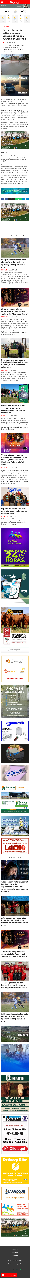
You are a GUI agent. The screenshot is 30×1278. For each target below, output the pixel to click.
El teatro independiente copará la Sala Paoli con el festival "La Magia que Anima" (14, 311)
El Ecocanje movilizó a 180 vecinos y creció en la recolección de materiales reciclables (13, 409)
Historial (15, 1252)
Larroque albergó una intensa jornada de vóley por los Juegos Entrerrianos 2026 (14, 985)
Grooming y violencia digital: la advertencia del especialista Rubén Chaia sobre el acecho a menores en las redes (14, 887)
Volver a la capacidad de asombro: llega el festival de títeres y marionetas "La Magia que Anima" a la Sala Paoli (14, 460)
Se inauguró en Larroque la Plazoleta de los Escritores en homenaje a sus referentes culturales (14, 363)
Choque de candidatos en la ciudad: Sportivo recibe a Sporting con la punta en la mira (13, 263)
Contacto (15, 1249)
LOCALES (6, 26)
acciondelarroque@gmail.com (15, 1264)
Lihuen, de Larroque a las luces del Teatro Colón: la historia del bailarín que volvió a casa (14, 921)
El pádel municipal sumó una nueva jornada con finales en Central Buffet (14, 511)
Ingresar (16, 1255)
